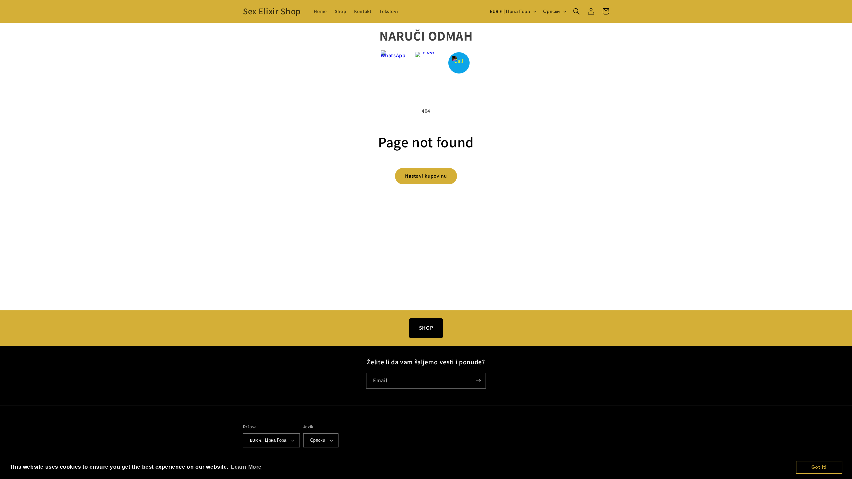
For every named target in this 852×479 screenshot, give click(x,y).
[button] (576, 11)
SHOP (426, 327)
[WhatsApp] (393, 62)
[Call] (459, 62)
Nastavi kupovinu (426, 176)
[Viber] (426, 62)
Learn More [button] (246, 467)
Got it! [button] (819, 467)
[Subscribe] (478, 381)
